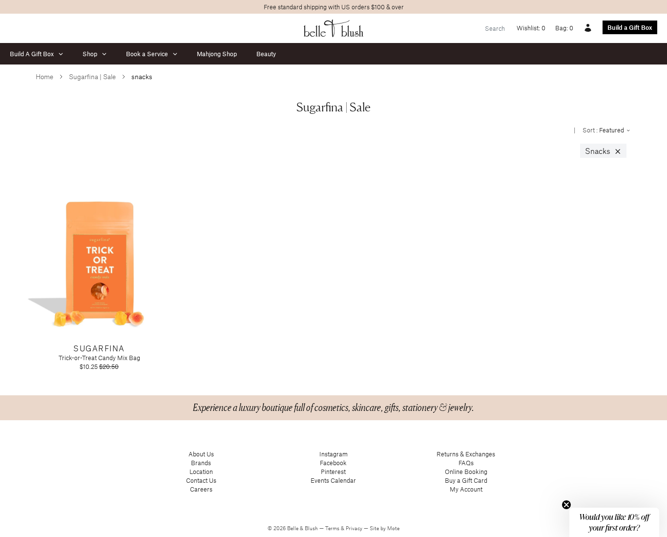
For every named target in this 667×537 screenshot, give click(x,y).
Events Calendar (333, 480)
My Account (466, 489)
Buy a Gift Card (466, 480)
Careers (201, 489)
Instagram (333, 454)
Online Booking (466, 471)
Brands (201, 463)
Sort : (604, 130)
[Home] (334, 28)
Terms (333, 528)
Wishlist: (531, 28)
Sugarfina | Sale (92, 76)
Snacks (603, 151)
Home (44, 76)
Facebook (333, 463)
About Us (201, 454)
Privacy (355, 528)
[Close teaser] (566, 505)
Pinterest (333, 471)
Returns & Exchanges (466, 454)
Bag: (564, 28)
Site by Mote (384, 528)
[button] (614, 522)
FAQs (466, 463)
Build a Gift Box (629, 27)
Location (201, 471)
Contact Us (201, 480)
